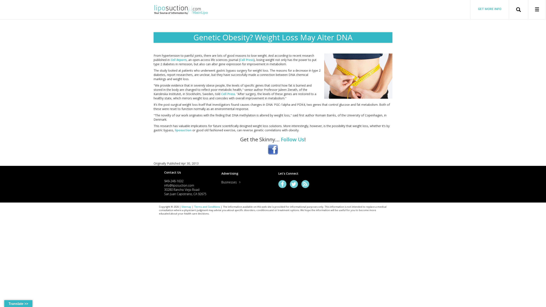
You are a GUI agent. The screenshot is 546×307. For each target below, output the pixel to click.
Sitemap (186, 206)
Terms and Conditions (207, 206)
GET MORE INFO (489, 9)
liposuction (183, 130)
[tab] (187, 172)
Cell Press (247, 60)
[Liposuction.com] (181, 9)
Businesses (229, 182)
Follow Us (292, 139)
